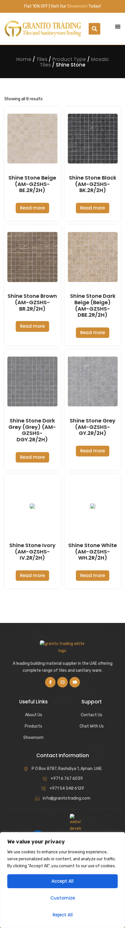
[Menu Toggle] (118, 26)
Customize (62, 898)
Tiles (41, 59)
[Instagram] (62, 682)
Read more (32, 208)
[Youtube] (74, 682)
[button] (94, 29)
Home (23, 59)
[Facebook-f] (50, 682)
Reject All (63, 915)
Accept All (62, 881)
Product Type (69, 59)
